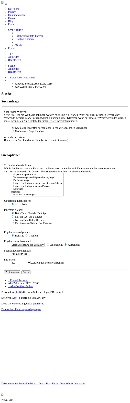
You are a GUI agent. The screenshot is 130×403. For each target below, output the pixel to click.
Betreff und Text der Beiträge (30, 213)
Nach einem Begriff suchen (29, 131)
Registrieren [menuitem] (14, 59)
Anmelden (13, 68)
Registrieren (14, 71)
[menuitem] (29, 35)
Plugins (12, 11)
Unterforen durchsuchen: (17, 200)
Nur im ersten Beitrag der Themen (33, 223)
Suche (11, 65)
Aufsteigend (56, 244)
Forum (11, 24)
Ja (15, 204)
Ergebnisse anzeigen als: (17, 232)
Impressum (79, 383)
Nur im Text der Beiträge (28, 216)
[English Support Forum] (37, 174)
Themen (33, 235)
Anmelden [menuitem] (13, 56)
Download (13, 8)
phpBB (19, 292)
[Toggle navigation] (6, 4)
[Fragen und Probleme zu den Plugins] (37, 186)
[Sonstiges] (37, 189)
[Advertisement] (65, 350)
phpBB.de (38, 303)
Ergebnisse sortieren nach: (18, 241)
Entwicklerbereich (28, 383)
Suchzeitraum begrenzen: (17, 250)
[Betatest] (37, 192)
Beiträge (19, 235)
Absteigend (73, 244)
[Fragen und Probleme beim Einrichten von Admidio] (37, 183)
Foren (11, 48)
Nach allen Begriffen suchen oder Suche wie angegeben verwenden (51, 127)
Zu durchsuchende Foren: (17, 165)
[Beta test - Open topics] (37, 194)
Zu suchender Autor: (15, 137)
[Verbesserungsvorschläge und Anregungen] (37, 177)
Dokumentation (16, 15)
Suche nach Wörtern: (15, 111)
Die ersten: (10, 259)
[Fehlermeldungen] (37, 180)
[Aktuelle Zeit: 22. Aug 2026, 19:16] (9, 80)
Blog (10, 21)
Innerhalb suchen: (13, 209)
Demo (11, 18)
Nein (24, 204)
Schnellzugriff (15, 29)
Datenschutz (66, 383)
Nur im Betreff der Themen (29, 220)
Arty (14, 297)
